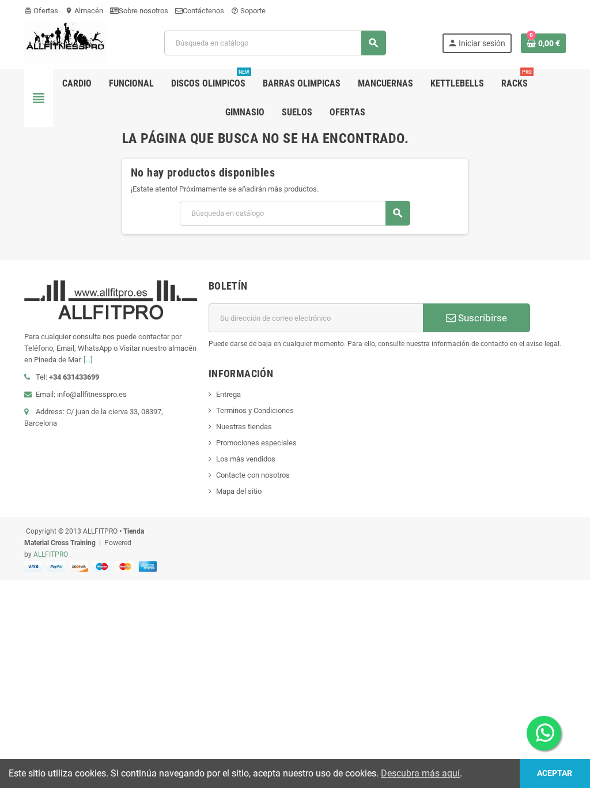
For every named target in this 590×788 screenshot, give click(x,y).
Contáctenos (203, 10)
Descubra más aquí (420, 773)
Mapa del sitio (239, 491)
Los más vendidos (245, 459)
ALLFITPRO (50, 554)
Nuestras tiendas (244, 426)
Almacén (84, 10)
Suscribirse (481, 318)
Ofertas (41, 10)
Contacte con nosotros (253, 475)
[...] (88, 359)
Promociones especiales (256, 442)
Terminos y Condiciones (255, 410)
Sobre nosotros (143, 10)
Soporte (248, 10)
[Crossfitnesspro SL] (66, 42)
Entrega (228, 394)
